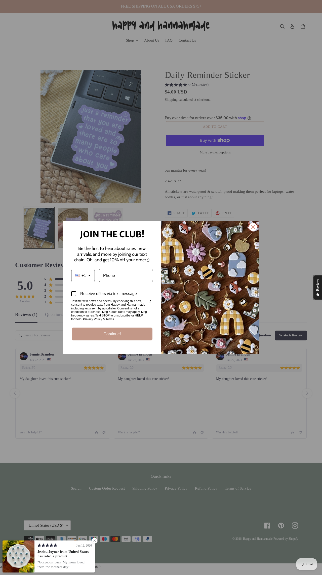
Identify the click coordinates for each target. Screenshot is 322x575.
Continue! (112, 334)
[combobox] (83, 275)
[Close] (253, 227)
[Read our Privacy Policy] (150, 302)
